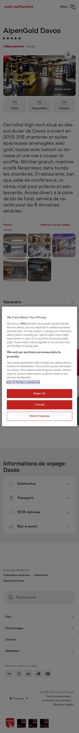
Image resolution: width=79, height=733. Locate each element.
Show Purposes (39, 416)
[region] (39, 366)
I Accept (39, 404)
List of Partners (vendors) (23, 382)
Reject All (39, 393)
